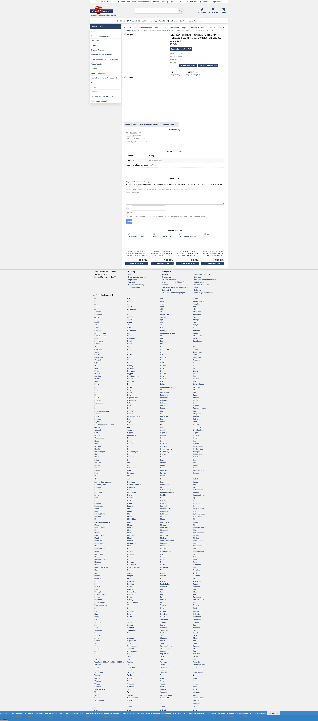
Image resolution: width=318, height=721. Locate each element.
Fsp (161, 419)
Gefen (162, 427)
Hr (128, 454)
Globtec (97, 435)
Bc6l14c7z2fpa (100, 336)
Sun (194, 651)
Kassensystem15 (134, 485)
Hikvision (163, 446)
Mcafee (163, 525)
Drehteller (98, 379)
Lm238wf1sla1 (166, 509)
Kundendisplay (199, 495)
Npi (194, 567)
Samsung (164, 619)
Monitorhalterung (167, 541)
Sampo (196, 622)
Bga (128, 336)
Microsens (98, 533)
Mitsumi (196, 535)
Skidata (97, 641)
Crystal (97, 362)
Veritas (163, 687)
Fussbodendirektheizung (104, 424)
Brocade (97, 331)
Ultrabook (98, 681)
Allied (162, 312)
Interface (163, 470)
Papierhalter (165, 584)
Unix (162, 681)
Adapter (97, 306)
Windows (196, 692)
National (130, 554)
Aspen (129, 322)
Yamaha (196, 704)
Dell (95, 366)
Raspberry (131, 611)
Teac (195, 659)
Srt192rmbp (165, 648)
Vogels (195, 689)
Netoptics (164, 557)
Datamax (163, 368)
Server (130, 622)
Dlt (194, 374)
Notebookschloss (101, 567)
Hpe (96, 454)
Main (129, 522)
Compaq (163, 357)
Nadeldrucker (198, 552)
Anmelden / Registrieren (212, 2)
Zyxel (195, 710)
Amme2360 (164, 314)
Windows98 (164, 698)
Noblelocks (131, 565)
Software (94, 92)
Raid (96, 611)
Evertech (163, 400)
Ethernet (97, 400)
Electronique (198, 387)
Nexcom (130, 562)
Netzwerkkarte (166, 552)
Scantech (164, 628)
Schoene (196, 628)
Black (162, 336)
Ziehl (195, 707)
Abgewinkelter (198, 301)
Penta (96, 581)
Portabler (98, 597)
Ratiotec (163, 611)
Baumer (196, 333)
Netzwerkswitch (100, 559)
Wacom (130, 695)
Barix (129, 333)
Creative (196, 360)
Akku (162, 309)
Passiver (163, 587)
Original (130, 576)
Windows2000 (132, 698)
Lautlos (163, 503)
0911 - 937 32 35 (108, 2)
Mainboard (164, 522)
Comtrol (97, 360)
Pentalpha (98, 592)
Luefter (130, 501)
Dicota (195, 371)
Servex (97, 635)
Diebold (97, 374)
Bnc (161, 338)
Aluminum (98, 314)
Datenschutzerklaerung (137, 277)
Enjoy (129, 395)
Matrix (96, 525)
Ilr (128, 465)
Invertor (163, 473)
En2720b (97, 395)
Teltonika (196, 662)
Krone (129, 495)
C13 (161, 347)
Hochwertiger (132, 452)
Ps (194, 602)
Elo (95, 392)
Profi (162, 602)
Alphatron (197, 312)
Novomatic (164, 567)
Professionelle (198, 600)
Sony (195, 643)
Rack (195, 608)
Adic (195, 306)
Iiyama (97, 465)
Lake (195, 501)
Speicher (130, 648)
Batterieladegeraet (167, 333)
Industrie (97, 468)
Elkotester (197, 390)
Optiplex (196, 570)
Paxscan (196, 587)
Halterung (131, 441)
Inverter (196, 457)
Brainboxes (197, 341)
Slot (95, 643)
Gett (96, 433)
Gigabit (130, 433)
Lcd (95, 501)
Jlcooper (97, 479)
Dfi (161, 371)
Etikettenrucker (133, 400)
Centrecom (197, 352)
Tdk (161, 659)
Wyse (129, 700)
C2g (194, 347)
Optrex (97, 576)
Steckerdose (132, 651)
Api (95, 320)
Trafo (195, 670)
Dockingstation (133, 376)
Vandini (163, 684)
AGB (130, 274)
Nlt (161, 562)
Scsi (194, 630)
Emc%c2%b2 (165, 392)
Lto (128, 514)
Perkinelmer (132, 592)
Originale (163, 576)
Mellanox (130, 530)
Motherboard (132, 543)
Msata (195, 543)
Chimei (97, 347)
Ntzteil (96, 570)
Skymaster (131, 641)
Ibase (162, 460)
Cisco (129, 347)
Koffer (129, 490)
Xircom (196, 700)
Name (128, 208)
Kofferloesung (165, 490)
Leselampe (197, 516)
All (128, 312)
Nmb (195, 562)
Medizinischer (198, 528)
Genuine (130, 430)
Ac (128, 304)
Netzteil (130, 552)
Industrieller (164, 465)
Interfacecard (198, 470)
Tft (128, 665)
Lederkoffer (98, 506)
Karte (162, 482)
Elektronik (164, 390)
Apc (194, 317)
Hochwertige (198, 449)
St (95, 651)
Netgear (163, 548)
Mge (195, 530)
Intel (195, 468)
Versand (131, 282)
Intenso (97, 470)
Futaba (130, 424)
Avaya (195, 325)
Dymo (96, 384)
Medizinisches (99, 528)
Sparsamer (98, 648)
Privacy (130, 600)
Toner (195, 667)
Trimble (97, 675)
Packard (130, 581)
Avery (96, 327)
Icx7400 (97, 463)
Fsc (128, 419)
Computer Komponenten (100, 36)
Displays (94, 45)
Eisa (129, 405)
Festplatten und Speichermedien (166, 28)
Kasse (195, 482)
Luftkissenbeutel (199, 514)
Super (129, 654)
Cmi (161, 355)
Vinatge (163, 689)
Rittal (129, 614)
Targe (195, 656)
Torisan (97, 670)
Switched (196, 654)
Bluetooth (131, 338)
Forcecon (164, 416)
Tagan (162, 656)
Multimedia (164, 546)
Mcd (195, 525)
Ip (95, 476)
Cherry (97, 355)
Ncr (161, 554)
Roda (96, 617)
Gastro (97, 427)
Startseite (127, 28)
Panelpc (130, 584)
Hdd (194, 441)
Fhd (161, 411)
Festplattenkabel (199, 408)
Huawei (163, 454)
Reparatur (197, 611)
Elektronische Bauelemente (101, 55)
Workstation (99, 700)
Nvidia (96, 552)
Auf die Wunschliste (208, 66)
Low (194, 511)
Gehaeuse (197, 427)
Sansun (130, 625)
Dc (194, 368)
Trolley (130, 675)
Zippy (129, 710)
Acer (162, 304)
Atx (128, 325)
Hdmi (96, 444)
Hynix (96, 457)
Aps (161, 320)
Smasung (197, 619)
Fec (128, 408)
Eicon (129, 387)
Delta (96, 371)
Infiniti (96, 460)
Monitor (130, 541)
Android (97, 317)
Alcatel (195, 309)
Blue (96, 338)
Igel (194, 463)
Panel (96, 584)
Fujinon (196, 419)
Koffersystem (198, 490)
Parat (129, 587)
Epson (195, 395)
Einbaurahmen (166, 387)
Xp (95, 704)
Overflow (97, 578)
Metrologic (164, 530)
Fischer (163, 414)
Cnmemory (98, 357)
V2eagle (130, 684)
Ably (96, 304)
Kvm (96, 498)
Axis (161, 327)
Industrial (196, 465)
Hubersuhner (198, 454)
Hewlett (196, 444)
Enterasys (164, 395)
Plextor (130, 594)
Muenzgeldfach (100, 548)
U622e (97, 678)
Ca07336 (98, 349)
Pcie (96, 589)
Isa (128, 476)
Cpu (161, 360)
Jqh (128, 479)
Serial (195, 633)
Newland (97, 562)
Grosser (163, 435)
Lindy (96, 509)
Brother (97, 344)
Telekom (163, 662)
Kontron (196, 492)
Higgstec (97, 446)
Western (163, 692)
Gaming (196, 424)
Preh (162, 597)
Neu (129, 559)
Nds (194, 554)
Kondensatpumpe (167, 492)
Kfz (194, 485)
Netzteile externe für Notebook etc (104, 78)
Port (194, 594)
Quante (163, 605)
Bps (161, 341)
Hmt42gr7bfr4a (166, 449)
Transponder (198, 672)
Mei (95, 530)
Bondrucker (98, 341)
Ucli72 (129, 678)
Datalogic (131, 368)
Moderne (163, 538)
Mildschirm (131, 519)
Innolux (163, 468)
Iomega (196, 473)
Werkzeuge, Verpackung (100, 101)
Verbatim (97, 687)
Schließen (4, 719)
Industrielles (132, 468)
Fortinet (196, 416)
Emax (129, 392)
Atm (194, 322)
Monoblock (98, 543)
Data (96, 368)
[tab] (131, 124)
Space (96, 646)
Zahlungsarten (134, 287)
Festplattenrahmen (101, 411)
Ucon (162, 678)
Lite (128, 509)
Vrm (96, 692)
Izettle (162, 476)
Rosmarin (197, 617)
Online (129, 573)
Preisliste (193, 2)
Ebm (96, 405)
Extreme (163, 403)
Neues (162, 559)
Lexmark (163, 506)
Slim (195, 641)
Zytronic (163, 710)
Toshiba (130, 670)
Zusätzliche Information (150, 124)
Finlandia (131, 414)
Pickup (162, 592)
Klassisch (131, 487)
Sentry (162, 633)
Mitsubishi (164, 535)
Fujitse (97, 422)
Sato (96, 628)
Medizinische (165, 528)
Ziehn (96, 710)
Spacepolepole (166, 646)
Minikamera (99, 535)
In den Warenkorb (188, 66)
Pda (161, 589)
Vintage (97, 684)
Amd (129, 314)
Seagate (97, 622)
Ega (96, 387)
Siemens (130, 638)
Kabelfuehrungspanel (102, 482)
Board (195, 338)
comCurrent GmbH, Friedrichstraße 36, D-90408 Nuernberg (144, 2)
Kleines (196, 487)
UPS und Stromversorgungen (102, 96)
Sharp (195, 635)
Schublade (131, 630)
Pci (194, 578)
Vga (128, 689)
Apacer (163, 317)
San (96, 625)
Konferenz (131, 498)
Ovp (129, 578)
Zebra (162, 707)
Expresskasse (99, 403)
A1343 (195, 298)
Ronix (162, 617)
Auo (161, 298)
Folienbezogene (133, 416)
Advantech (131, 309)
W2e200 (97, 695)
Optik (195, 573)
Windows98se (198, 698)
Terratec (97, 665)
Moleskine (98, 541)
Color (129, 357)
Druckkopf (197, 379)
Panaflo (163, 581)
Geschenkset (198, 430)
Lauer (129, 503)
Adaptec (196, 304)
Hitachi (97, 449)
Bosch (129, 341)
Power (129, 597)
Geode (163, 430)
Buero (129, 344)
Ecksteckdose (198, 384)
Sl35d (162, 641)
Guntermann (99, 438)
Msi (95, 546)
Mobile (97, 538)
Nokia (162, 565)
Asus (162, 322)
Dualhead (131, 381)
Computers (95, 41)
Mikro (129, 533)
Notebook (94, 82)
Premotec (197, 597)
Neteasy (130, 557)
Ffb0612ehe (132, 411)
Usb (128, 681)
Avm (129, 327)
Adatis (129, 306)
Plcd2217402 (99, 594)
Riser (96, 614)
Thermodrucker (199, 665)
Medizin (130, 528)
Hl (128, 449)
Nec (194, 548)
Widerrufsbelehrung (136, 285)
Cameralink (164, 349)
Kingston (97, 487)
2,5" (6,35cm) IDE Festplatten (190, 75)
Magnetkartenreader (102, 522)
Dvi (194, 381)
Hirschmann (198, 446)
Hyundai (130, 457)
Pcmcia (130, 589)
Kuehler (163, 495)
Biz (161, 344)
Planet (195, 592)
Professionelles (133, 602)
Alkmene (97, 312)
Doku (162, 376)
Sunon (96, 654)
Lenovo (130, 506)
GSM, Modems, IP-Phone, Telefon (104, 59)
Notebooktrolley (133, 567)
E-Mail (129, 213)
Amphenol (197, 314)
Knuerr (97, 490)
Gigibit (195, 433)
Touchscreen (165, 670)
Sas (194, 625)
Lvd (161, 516)
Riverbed (163, 614)
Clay (162, 362)
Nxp (128, 570)
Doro (195, 376)
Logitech (130, 511)
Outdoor (196, 576)
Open (162, 573)
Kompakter (131, 492)
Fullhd (162, 422)
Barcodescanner (100, 333)
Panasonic (197, 581)
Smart (129, 643)
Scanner (130, 628)
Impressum (132, 280)
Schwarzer (164, 630)
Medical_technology (98, 73)
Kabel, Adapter (96, 64)
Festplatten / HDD (188, 28)
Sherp (96, 638)
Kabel (195, 479)
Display (130, 366)
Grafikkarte (131, 435)
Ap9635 (130, 317)
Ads (95, 309)
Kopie (96, 495)
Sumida (163, 651)
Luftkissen (164, 514)
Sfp (161, 635)
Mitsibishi (131, 535)
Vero (195, 687)
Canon (195, 349)
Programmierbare (101, 605)
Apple (129, 320)
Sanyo (162, 625)
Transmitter (164, 672)
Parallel (97, 587)
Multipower (197, 546)
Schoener (98, 630)
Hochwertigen (99, 452)
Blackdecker (198, 336)
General (97, 430)
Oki (95, 573)
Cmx (195, 355)
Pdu (194, 589)
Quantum (196, 605)
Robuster (196, 614)
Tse (161, 675)
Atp (95, 325)
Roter (96, 619)
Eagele (196, 405)
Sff (128, 635)
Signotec (163, 638)
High (129, 446)
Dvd (161, 381)
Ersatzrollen (165, 398)
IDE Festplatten (202, 28)
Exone (195, 400)
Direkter (163, 374)
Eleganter (131, 390)
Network (196, 557)
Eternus (196, 398)
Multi (129, 546)
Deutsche (131, 371)
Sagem (163, 622)
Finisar (97, 414)
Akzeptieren (273, 713)
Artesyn (196, 320)
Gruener (196, 435)
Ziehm (129, 707)
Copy (129, 360)
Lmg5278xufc (198, 509)
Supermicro (164, 654)
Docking (97, 376)
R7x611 (163, 608)
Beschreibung (131, 124)
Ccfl (128, 352)
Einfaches (164, 405)
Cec (161, 352)
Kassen (94, 69)
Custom (130, 362)
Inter (129, 470)
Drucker (163, 379)
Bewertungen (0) (170, 124)
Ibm (194, 460)
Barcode (196, 331)
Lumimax (98, 516)
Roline (129, 617)
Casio (96, 352)
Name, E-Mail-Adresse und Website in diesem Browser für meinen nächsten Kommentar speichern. (166, 217)
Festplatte (164, 408)
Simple (196, 638)
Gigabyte (163, 433)
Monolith (163, 519)
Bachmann (131, 331)
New (195, 559)
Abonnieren (178, 2)
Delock (163, 366)
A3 (95, 301)
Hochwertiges (165, 452)
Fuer (195, 422)
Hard (195, 438)
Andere (94, 31)
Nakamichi (98, 554)
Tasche (97, 659)
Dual (96, 381)
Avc (128, 298)
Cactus (130, 349)
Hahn (96, 441)
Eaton (162, 384)
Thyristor (163, 667)
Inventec (130, 473)
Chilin (129, 355)
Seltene (130, 633)
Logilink (97, 511)
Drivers (130, 379)
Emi (194, 392)
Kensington (164, 485)
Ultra (195, 678)
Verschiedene (99, 689)
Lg (194, 498)
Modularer (197, 538)
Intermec (97, 473)
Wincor (97, 698)
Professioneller (100, 602)
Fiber (195, 411)
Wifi (194, 695)
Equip (96, 398)
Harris (162, 441)
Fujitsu (130, 422)
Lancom (97, 503)
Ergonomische (133, 398)
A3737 (129, 301)
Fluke (96, 416)
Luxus (129, 516)
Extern (129, 403)
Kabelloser (131, 482)
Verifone (130, 687)
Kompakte (98, 492)
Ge (128, 427)
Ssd (194, 648)
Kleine (162, 487)
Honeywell (197, 452)
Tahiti (129, 656)
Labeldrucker (165, 501)
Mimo (162, 533)
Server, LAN (95, 87)
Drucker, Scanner (97, 50)
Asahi (96, 322)
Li (194, 506)
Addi (162, 306)
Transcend (98, 672)
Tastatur (130, 659)
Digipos (130, 374)
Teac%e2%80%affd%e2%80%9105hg (109, 662)
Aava (162, 301)
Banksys (163, 331)
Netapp (97, 557)
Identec (163, 463)
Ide (128, 463)
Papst (195, 584)
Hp (161, 438)
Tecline (130, 662)
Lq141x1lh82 (99, 514)
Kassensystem (100, 485)
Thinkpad (131, 667)
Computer (197, 357)
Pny (161, 594)
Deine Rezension (133, 193)
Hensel (130, 444)
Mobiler (130, 538)
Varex (195, 684)
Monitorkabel (198, 541)
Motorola (163, 543)
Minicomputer (198, 533)
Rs (128, 608)
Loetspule (164, 511)
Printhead (98, 600)
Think (96, 667)
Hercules (163, 444)
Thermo (163, 665)
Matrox (130, 525)
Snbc (162, 643)
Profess (163, 600)
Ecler (195, 403)
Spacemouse (132, 646)
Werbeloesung (166, 695)
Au (161, 325)
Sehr (96, 633)
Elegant (97, 390)
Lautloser (196, 503)
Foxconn (97, 419)
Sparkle (196, 646)
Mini (194, 519)
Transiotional (132, 672)
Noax (96, 565)
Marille (195, 522)
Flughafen (197, 414)
